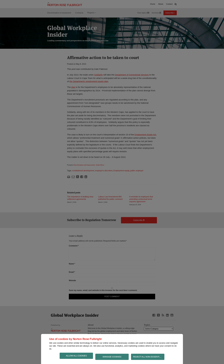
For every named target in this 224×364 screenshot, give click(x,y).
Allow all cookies (76, 356)
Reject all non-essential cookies (148, 357)
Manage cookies (112, 357)
